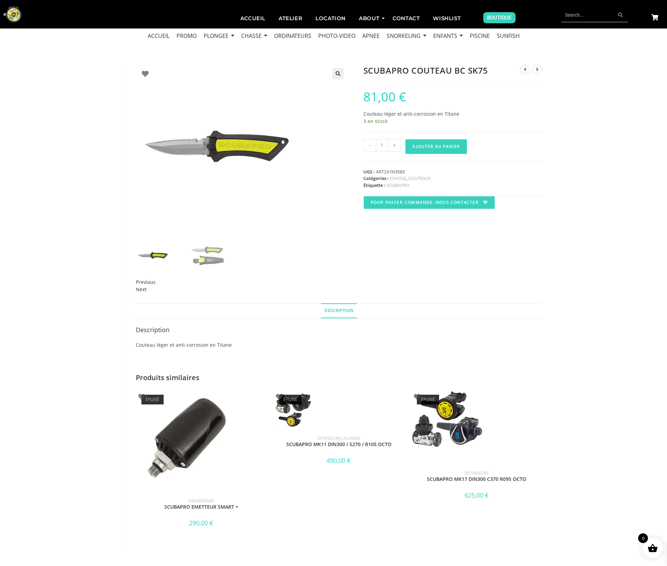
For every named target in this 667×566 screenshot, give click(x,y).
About (369, 18)
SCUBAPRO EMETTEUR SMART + (201, 506)
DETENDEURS (329, 438)
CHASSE (398, 178)
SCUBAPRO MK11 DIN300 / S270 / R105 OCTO (339, 444)
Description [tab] (338, 310)
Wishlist (447, 18)
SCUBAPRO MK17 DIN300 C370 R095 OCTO (476, 479)
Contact (406, 18)
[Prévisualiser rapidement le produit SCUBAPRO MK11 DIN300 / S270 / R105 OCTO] (402, 400)
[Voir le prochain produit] (537, 69)
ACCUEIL (252, 18)
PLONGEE (352, 438)
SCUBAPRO (397, 185)
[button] (338, 73)
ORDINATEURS (201, 501)
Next (141, 289)
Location (330, 18)
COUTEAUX (419, 178)
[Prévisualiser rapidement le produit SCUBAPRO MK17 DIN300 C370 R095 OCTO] (540, 400)
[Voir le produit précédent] (525, 69)
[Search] (621, 15)
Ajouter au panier (436, 146)
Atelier (290, 18)
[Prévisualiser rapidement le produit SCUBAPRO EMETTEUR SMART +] (264, 400)
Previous (146, 282)
